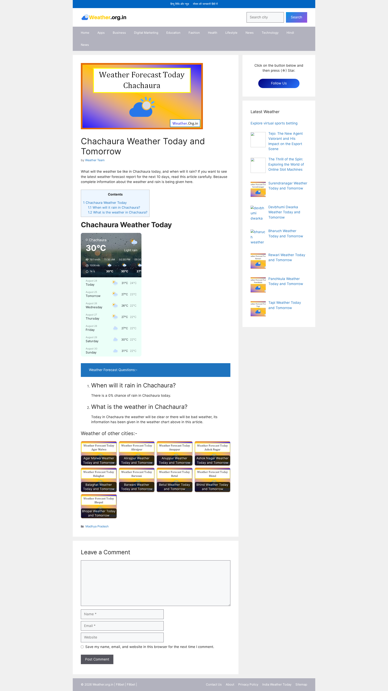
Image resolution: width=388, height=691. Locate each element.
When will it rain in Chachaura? (114, 207)
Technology (270, 33)
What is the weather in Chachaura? (117, 212)
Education (173, 33)
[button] (91, 265)
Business (119, 33)
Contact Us (214, 684)
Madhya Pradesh (97, 526)
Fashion (194, 33)
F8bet (120, 684)
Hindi (290, 33)
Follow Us (279, 83)
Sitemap (301, 684)
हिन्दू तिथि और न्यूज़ (179, 3)
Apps (101, 33)
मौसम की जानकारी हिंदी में (205, 3)
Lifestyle (231, 33)
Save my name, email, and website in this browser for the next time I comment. (149, 647)
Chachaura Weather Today (105, 203)
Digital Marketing (146, 33)
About (230, 684)
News (250, 33)
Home (85, 33)
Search (296, 17)
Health (212, 33)
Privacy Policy (248, 684)
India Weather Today (276, 684)
